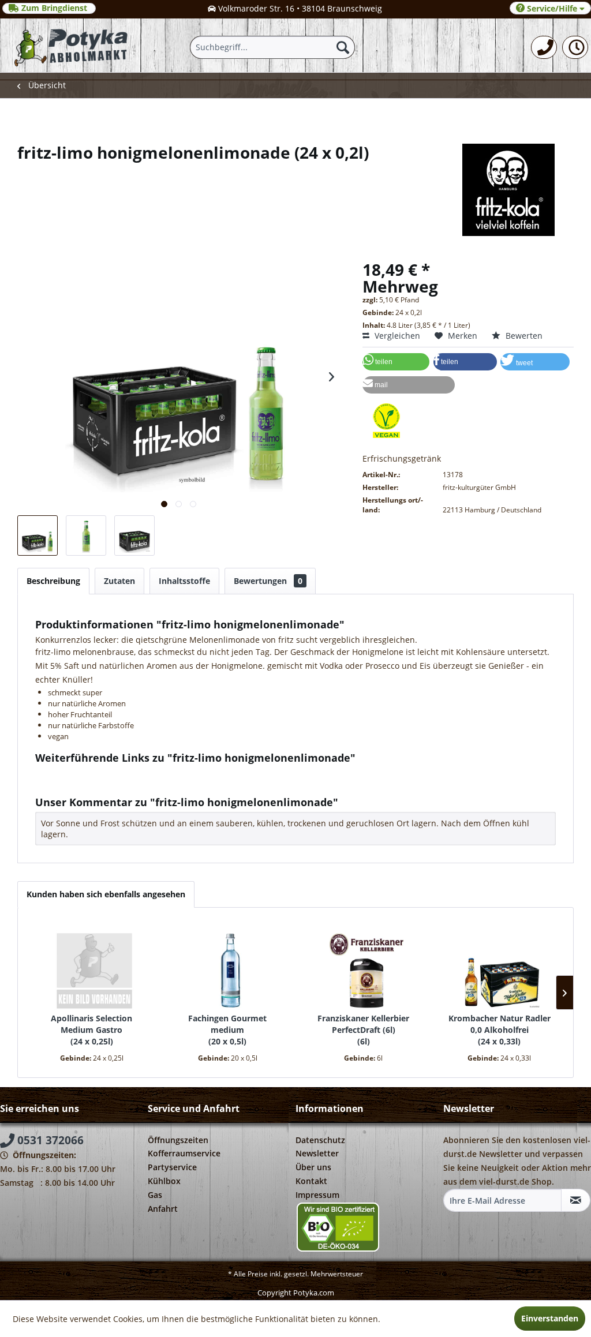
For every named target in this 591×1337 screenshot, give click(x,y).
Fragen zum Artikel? (82, 772)
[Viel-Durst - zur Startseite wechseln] (71, 45)
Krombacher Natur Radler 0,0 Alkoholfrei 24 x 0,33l (499, 1030)
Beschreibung (53, 580)
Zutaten (119, 580)
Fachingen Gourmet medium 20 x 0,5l (227, 1030)
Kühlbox (164, 1180)
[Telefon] (544, 47)
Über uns (313, 1167)
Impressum (317, 1194)
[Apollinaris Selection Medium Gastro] (91, 966)
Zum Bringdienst (54, 8)
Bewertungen (268, 580)
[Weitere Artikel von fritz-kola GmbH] (295, 190)
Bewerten (523, 335)
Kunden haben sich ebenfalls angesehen (106, 894)
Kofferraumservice (184, 1153)
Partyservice (172, 1167)
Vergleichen (396, 335)
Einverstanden (549, 1318)
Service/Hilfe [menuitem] (552, 8)
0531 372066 (49, 1140)
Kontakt (311, 1180)
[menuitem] (544, 47)
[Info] (575, 47)
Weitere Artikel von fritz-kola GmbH (112, 783)
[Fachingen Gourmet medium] (228, 966)
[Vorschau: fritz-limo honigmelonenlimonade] (37, 535)
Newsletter (317, 1153)
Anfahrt (163, 1208)
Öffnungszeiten (178, 1139)
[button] (395, 361)
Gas (155, 1194)
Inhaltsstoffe (184, 580)
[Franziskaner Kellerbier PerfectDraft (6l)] (363, 966)
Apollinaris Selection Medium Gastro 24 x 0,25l (91, 1030)
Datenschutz (320, 1139)
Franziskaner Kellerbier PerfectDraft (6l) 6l (363, 1030)
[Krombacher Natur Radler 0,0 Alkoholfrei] (499, 966)
